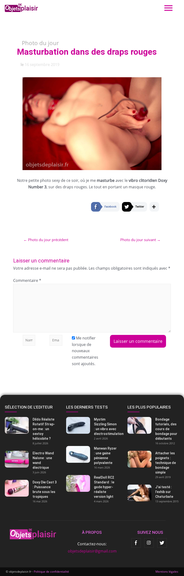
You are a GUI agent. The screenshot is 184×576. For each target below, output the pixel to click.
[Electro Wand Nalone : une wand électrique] (31, 459)
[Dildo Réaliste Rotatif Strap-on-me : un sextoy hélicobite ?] (31, 425)
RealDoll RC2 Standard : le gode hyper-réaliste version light (104, 487)
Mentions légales (166, 572)
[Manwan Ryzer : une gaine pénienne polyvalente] (92, 454)
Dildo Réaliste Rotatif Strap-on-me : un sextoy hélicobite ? (44, 428)
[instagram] (149, 543)
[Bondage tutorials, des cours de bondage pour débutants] (153, 425)
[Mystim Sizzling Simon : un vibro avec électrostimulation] (92, 425)
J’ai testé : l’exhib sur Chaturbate (164, 492)
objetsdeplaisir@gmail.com (92, 551)
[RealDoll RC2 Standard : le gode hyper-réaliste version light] (92, 483)
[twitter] (162, 543)
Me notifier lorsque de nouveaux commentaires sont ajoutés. (85, 350)
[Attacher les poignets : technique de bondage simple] (153, 459)
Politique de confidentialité (51, 572)
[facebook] (136, 543)
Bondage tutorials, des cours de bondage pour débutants (166, 428)
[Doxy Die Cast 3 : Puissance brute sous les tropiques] (31, 488)
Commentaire (27, 280)
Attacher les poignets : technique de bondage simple (165, 462)
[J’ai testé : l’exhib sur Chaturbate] (153, 493)
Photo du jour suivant (140, 240)
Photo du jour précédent (45, 240)
